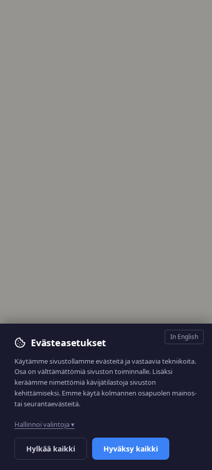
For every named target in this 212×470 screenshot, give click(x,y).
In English (184, 336)
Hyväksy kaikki (130, 449)
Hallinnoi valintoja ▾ (44, 424)
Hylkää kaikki (50, 449)
